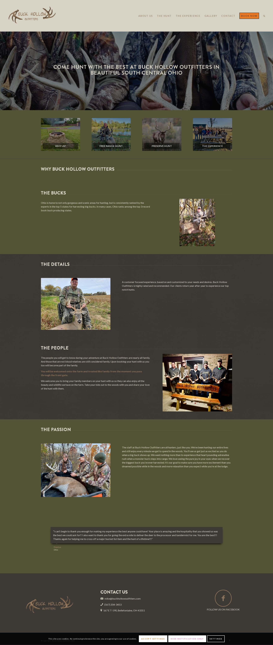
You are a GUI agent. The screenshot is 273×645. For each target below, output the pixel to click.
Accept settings (153, 639)
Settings (215, 639)
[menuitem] (145, 15)
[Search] (264, 15)
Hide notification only (187, 639)
